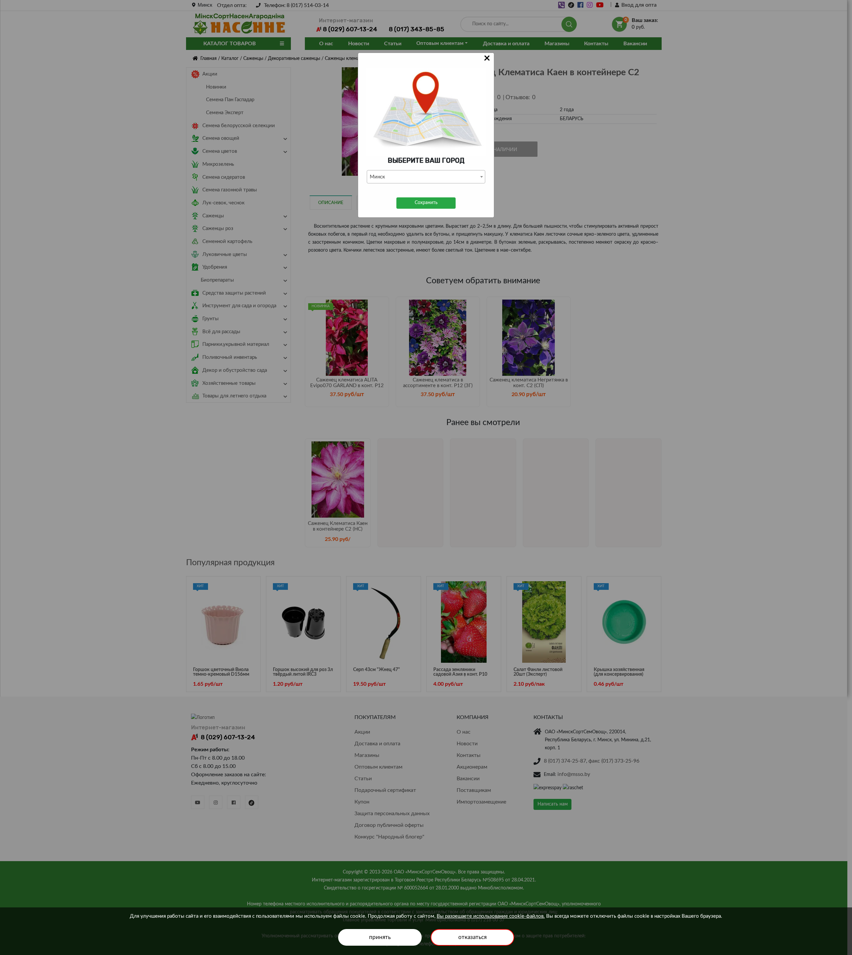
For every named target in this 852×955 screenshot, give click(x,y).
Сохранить (426, 202)
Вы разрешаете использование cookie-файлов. (491, 916)
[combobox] (426, 176)
